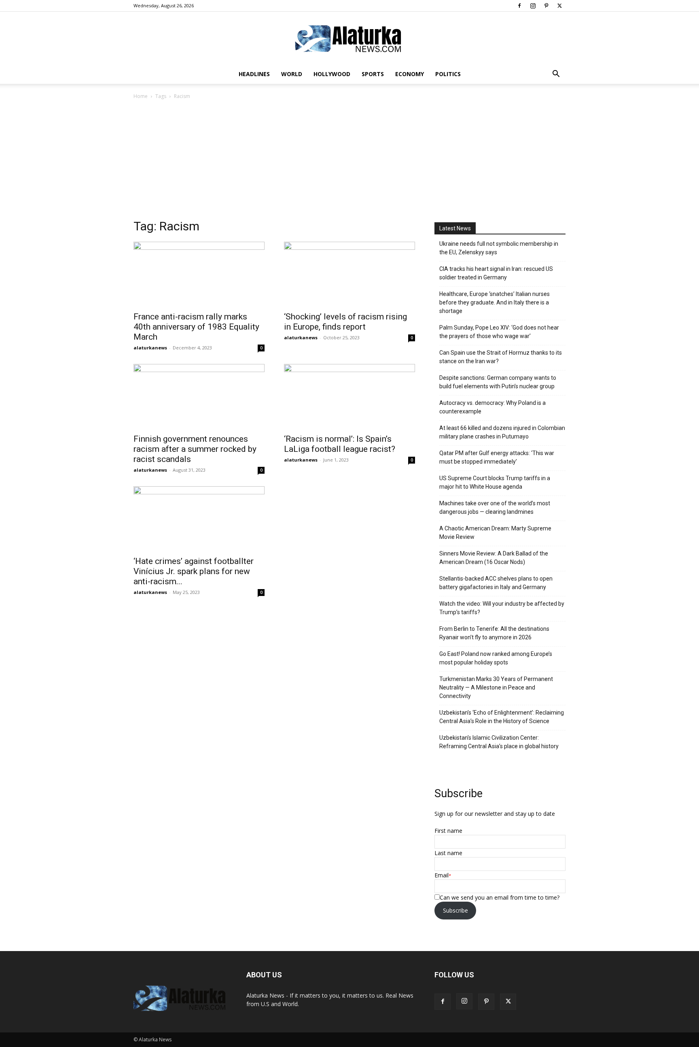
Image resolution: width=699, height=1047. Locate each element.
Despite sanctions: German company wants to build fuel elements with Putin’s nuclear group (497, 382)
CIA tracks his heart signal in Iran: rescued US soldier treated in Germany (496, 273)
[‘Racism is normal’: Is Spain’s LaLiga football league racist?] (349, 396)
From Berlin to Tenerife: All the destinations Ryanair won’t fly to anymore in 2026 (494, 633)
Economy (409, 74)
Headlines (254, 74)
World (291, 74)
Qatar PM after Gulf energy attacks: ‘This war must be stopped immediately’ (496, 457)
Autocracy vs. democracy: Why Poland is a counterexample (492, 407)
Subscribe (455, 910)
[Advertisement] (349, 161)
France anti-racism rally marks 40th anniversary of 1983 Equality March (196, 327)
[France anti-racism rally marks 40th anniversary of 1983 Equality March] (199, 274)
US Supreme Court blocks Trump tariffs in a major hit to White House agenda (494, 482)
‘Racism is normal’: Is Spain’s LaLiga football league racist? (339, 444)
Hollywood (331, 74)
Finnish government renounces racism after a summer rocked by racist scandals (194, 449)
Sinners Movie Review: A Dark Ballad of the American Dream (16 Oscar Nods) (493, 557)
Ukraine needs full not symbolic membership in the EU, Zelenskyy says (498, 247)
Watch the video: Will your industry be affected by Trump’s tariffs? (501, 607)
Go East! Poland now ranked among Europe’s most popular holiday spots (495, 658)
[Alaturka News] (349, 38)
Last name (448, 853)
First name (448, 830)
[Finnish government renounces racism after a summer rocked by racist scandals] (199, 396)
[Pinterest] (546, 5)
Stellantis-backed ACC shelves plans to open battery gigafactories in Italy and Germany (496, 582)
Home (140, 96)
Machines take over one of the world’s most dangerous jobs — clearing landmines (494, 507)
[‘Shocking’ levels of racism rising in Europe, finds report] (349, 274)
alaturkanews (150, 348)
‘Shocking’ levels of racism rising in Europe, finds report (345, 322)
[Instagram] (533, 5)
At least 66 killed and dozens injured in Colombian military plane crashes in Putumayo (502, 432)
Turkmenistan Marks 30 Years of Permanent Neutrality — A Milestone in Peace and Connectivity (496, 687)
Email (441, 875)
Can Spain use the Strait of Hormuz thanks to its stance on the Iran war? (500, 356)
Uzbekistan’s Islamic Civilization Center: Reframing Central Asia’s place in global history (499, 741)
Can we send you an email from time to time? (499, 897)
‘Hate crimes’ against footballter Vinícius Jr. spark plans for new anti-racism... (193, 571)
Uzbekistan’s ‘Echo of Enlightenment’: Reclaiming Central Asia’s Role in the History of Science (501, 716)
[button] (556, 75)
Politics (448, 74)
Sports (373, 74)
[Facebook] (519, 5)
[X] (559, 5)
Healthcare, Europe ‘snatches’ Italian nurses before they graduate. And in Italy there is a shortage (494, 302)
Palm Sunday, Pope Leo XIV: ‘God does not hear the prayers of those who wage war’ (499, 331)
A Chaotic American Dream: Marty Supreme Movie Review (495, 532)
